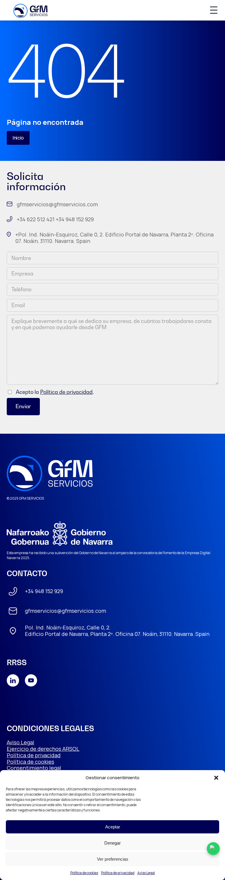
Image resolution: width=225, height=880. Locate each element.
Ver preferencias (112, 859)
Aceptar (112, 826)
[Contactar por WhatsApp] (213, 848)
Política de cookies (84, 872)
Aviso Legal (146, 872)
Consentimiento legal (34, 767)
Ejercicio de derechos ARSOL (43, 748)
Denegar (112, 842)
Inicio (18, 138)
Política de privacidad (117, 872)
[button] (216, 778)
